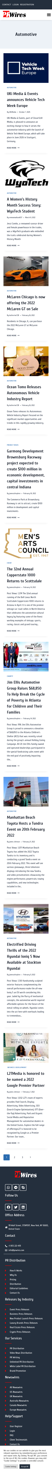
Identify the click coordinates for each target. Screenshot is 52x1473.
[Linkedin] (23, 1207)
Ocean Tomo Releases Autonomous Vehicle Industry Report (24, 393)
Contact (6, 4)
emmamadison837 (15, 217)
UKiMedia (12, 112)
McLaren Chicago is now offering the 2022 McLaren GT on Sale (26, 303)
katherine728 (14, 315)
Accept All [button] (24, 1466)
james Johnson (14, 842)
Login (16, 4)
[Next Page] (30, 1157)
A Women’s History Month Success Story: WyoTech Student (24, 205)
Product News (12, 445)
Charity (10, 676)
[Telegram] (15, 1187)
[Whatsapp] (8, 1187)
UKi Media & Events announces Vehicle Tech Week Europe (26, 99)
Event (9, 563)
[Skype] (23, 1187)
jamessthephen (14, 493)
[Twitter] (15, 1207)
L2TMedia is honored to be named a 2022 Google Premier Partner (26, 1079)
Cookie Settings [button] (10, 1466)
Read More (13, 148)
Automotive (12, 88)
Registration (27, 4)
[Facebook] (8, 1207)
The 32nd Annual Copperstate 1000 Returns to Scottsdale (24, 575)
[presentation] (26, 68)
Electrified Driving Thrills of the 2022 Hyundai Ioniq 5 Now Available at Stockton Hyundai (24, 956)
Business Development (16, 1067)
